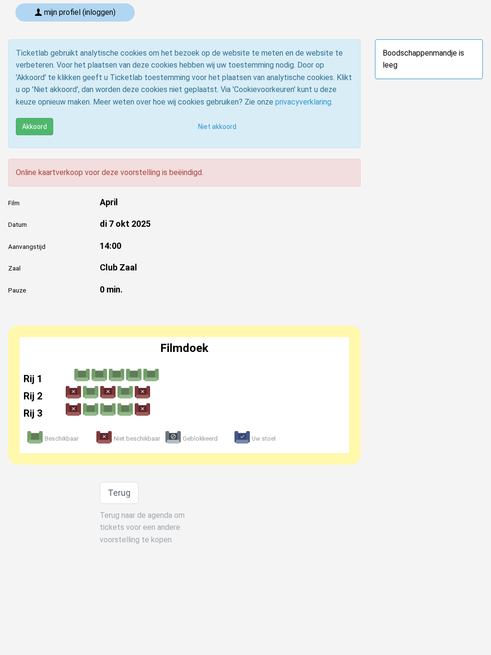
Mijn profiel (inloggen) (79, 12)
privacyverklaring (303, 101)
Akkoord (34, 126)
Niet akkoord (217, 126)
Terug (119, 493)
